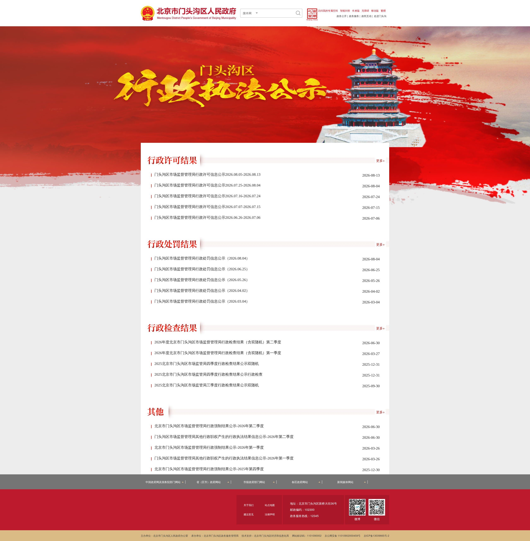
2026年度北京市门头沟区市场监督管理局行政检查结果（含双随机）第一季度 (217, 353)
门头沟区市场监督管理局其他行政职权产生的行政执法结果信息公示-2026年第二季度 (224, 437)
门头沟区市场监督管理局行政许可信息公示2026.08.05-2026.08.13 (207, 174)
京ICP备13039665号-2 (376, 535)
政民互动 (366, 16)
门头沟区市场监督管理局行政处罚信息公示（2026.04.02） (202, 291)
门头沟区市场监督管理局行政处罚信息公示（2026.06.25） (202, 269)
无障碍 (365, 10)
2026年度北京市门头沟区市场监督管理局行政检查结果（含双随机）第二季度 (217, 342)
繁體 (383, 10)
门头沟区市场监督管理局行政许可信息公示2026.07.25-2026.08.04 (207, 185)
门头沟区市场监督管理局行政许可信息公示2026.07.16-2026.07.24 (207, 196)
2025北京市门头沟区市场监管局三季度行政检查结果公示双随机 (206, 385)
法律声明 (270, 514)
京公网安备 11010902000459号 (342, 535)
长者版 (356, 10)
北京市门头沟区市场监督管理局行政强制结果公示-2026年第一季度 (209, 447)
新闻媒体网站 (345, 482)
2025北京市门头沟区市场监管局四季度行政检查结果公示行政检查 (208, 374)
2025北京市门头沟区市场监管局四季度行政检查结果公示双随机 (206, 364)
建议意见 (249, 514)
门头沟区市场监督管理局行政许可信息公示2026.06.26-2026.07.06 (207, 217)
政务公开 (342, 16)
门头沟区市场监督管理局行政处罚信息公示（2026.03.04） (202, 301)
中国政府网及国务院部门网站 (163, 482)
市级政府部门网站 (254, 482)
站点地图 (270, 505)
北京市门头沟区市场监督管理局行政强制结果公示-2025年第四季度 (209, 469)
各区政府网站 (300, 482)
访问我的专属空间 (328, 10)
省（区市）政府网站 (208, 482)
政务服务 (354, 16)
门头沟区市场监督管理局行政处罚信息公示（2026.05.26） (202, 280)
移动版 (375, 10)
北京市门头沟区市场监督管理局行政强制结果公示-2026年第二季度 (209, 426)
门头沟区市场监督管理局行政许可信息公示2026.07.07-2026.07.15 (207, 207)
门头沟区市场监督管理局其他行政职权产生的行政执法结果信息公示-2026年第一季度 (224, 458)
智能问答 (345, 10)
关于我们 (249, 505)
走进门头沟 (380, 16)
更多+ (380, 160)
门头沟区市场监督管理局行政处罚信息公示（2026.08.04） (202, 258)
